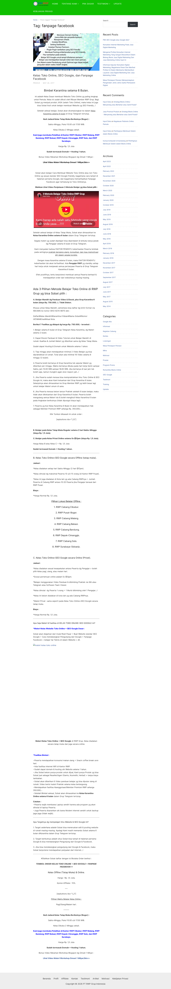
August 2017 (107, 282)
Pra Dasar (88, 4)
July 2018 (106, 229)
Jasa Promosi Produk (111, 112)
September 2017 (109, 277)
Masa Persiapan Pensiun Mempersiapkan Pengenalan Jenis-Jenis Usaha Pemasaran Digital (119, 82)
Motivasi (106, 355)
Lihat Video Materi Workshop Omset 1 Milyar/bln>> (66, 958)
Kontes (105, 336)
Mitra (105, 350)
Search (105, 20)
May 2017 (106, 297)
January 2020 (108, 200)
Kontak (74, 978)
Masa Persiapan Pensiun (112, 346)
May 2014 (107, 306)
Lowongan (107, 341)
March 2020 (107, 190)
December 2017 (109, 263)
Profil (56, 978)
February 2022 (108, 171)
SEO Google (107, 375)
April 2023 (107, 161)
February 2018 (108, 253)
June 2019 (107, 215)
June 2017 (107, 292)
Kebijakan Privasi (43, 11)
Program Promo (109, 365)
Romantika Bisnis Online (112, 370)
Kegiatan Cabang (109, 331)
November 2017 (109, 268)
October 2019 (108, 205)
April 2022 (107, 166)
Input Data (107, 102)
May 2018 (107, 239)
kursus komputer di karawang (114, 141)
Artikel (96, 978)
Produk (36, 83)
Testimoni (102, 4)
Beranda (47, 978)
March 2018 (107, 248)
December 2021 (109, 176)
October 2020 (108, 186)
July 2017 (106, 287)
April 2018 (107, 244)
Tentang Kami (69, 4)
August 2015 (108, 301)
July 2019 (106, 210)
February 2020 (108, 195)
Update (118, 4)
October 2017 (108, 272)
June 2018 (107, 234)
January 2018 (108, 258)
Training (106, 384)
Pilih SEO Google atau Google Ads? (116, 40)
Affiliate (65, 978)
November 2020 (109, 181)
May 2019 (107, 219)
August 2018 (108, 224)
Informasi (106, 326)
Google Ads (107, 322)
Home (55, 4)
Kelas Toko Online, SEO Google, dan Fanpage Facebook (63, 77)
